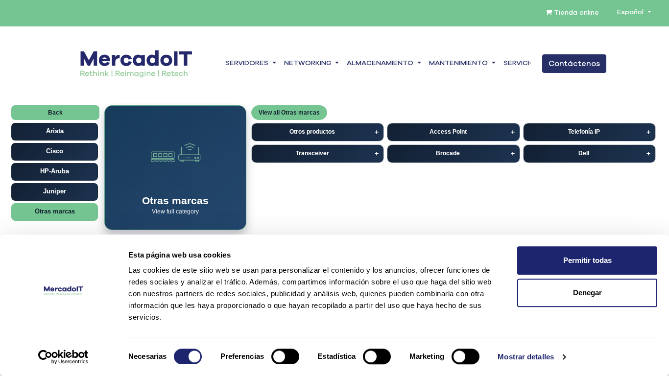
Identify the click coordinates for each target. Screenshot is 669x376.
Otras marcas (55, 211)
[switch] (285, 356)
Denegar (587, 292)
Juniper (54, 191)
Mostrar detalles (526, 356)
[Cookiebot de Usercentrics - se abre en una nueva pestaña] (63, 357)
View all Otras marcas (289, 112)
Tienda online (575, 12)
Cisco (54, 151)
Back (55, 112)
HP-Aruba (54, 171)
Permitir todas (587, 260)
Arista (55, 131)
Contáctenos (574, 64)
